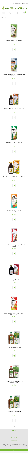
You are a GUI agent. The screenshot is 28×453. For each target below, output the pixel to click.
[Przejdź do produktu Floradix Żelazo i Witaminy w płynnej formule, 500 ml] (14, 269)
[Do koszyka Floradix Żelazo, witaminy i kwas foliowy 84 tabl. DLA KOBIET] (14, 321)
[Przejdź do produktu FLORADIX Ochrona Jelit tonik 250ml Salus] (14, 133)
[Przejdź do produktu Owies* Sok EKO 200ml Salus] (14, 337)
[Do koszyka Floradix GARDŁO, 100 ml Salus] (14, 49)
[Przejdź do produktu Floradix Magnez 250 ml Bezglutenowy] (14, 99)
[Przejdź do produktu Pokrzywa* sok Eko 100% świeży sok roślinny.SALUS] (14, 371)
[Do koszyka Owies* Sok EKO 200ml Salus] (14, 355)
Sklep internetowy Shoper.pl (14, 452)
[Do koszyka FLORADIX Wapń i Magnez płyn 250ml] (14, 219)
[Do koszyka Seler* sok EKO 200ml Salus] (14, 420)
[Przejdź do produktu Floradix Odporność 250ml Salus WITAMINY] (14, 167)
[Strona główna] (14, 8)
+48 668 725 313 (4, 1)
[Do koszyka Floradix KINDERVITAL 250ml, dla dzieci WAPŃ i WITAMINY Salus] (14, 83)
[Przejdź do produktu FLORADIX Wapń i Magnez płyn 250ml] (14, 201)
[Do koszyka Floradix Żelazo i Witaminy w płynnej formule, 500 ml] (14, 287)
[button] (3, 13)
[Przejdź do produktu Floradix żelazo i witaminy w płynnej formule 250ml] (14, 235)
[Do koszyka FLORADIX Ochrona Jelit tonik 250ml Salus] (14, 151)
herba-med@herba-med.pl (14, 1)
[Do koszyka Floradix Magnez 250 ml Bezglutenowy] (14, 117)
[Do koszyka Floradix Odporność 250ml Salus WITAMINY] (14, 185)
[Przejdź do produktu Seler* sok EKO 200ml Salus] (14, 402)
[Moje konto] (17, 13)
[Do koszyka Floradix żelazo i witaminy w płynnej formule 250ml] (14, 253)
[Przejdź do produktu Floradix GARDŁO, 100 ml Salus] (14, 31)
